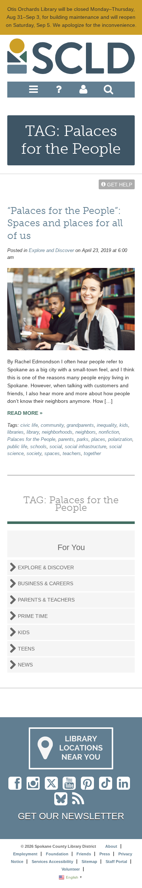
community (52, 425)
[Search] (108, 91)
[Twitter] (54, 787)
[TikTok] (108, 787)
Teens (26, 649)
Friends (83, 854)
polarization (120, 439)
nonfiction (109, 432)
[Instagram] (35, 787)
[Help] (59, 91)
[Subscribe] (80, 802)
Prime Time (33, 616)
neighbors (85, 432)
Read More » (25, 413)
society (34, 453)
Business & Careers (45, 583)
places (98, 439)
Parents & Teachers (46, 600)
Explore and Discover (51, 250)
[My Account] (83, 91)
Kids (23, 632)
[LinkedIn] (125, 787)
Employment (25, 854)
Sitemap (89, 861)
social (56, 446)
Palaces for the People (31, 439)
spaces (52, 453)
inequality (107, 425)
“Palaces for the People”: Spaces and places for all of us (65, 223)
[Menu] (33, 91)
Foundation (57, 854)
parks (82, 439)
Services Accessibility (52, 861)
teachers (72, 453)
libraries (15, 432)
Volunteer (71, 869)
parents (66, 439)
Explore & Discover (46, 567)
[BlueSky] (63, 802)
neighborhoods (57, 432)
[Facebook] (16, 787)
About (111, 846)
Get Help (119, 184)
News (25, 665)
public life (17, 446)
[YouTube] (71, 787)
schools (38, 446)
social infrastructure (85, 446)
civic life (29, 425)
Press (104, 854)
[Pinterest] (89, 787)
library (33, 432)
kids (123, 425)
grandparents (80, 425)
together (92, 453)
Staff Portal (116, 861)
